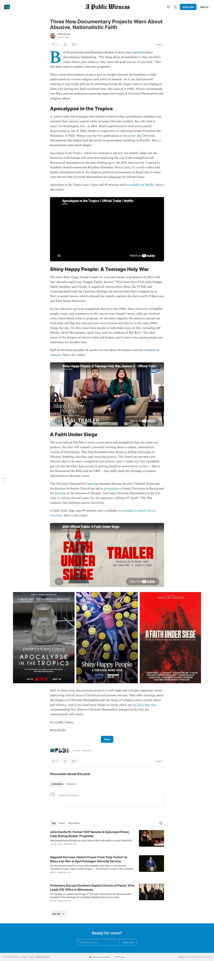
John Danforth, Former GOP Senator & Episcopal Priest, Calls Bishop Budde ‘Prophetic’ (89, 834)
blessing (60, 493)
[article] (107, 840)
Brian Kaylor (63, 34)
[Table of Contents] (3, 480)
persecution (111, 488)
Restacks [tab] (70, 784)
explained (138, 52)
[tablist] (63, 784)
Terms (31, 957)
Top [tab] (53, 823)
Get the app (119, 957)
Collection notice (42, 957)
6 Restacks (86, 750)
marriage (93, 483)
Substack (182, 957)
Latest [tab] (62, 823)
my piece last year (144, 705)
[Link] (45, 108)
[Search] (168, 7)
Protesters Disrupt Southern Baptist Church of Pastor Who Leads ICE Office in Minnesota (92, 887)
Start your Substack (101, 957)
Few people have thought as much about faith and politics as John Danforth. (91, 840)
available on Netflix (141, 185)
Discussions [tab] (74, 823)
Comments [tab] (57, 784)
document (129, 135)
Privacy (24, 957)
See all (56, 913)
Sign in (204, 6)
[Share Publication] (175, 7)
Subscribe (188, 6)
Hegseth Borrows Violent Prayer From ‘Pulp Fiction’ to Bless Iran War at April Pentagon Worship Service (88, 859)
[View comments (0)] (65, 44)
